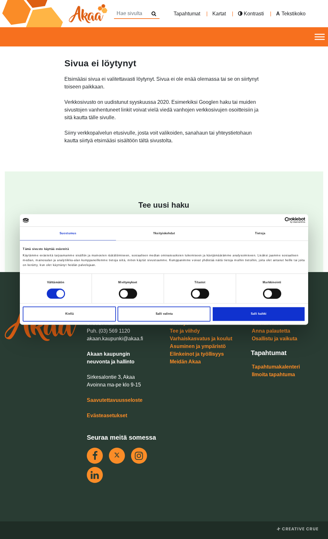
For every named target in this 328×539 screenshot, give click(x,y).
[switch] (128, 293)
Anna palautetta (271, 331)
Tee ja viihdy (185, 331)
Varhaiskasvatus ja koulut (201, 338)
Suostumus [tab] (68, 233)
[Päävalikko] (320, 37)
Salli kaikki (258, 314)
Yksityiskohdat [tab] (164, 233)
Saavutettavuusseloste (115, 400)
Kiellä (69, 314)
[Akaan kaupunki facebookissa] (95, 456)
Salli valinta (164, 314)
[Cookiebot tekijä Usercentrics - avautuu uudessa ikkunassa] (277, 220)
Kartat (219, 13)
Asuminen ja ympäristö (198, 346)
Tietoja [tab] (260, 233)
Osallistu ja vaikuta (274, 338)
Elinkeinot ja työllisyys (197, 354)
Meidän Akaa (185, 361)
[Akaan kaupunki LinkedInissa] (95, 475)
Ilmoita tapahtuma (273, 374)
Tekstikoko (294, 13)
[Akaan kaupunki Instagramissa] (139, 456)
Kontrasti (253, 13)
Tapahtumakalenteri (276, 366)
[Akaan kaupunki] (56, 13)
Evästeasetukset (107, 415)
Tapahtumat (187, 13)
